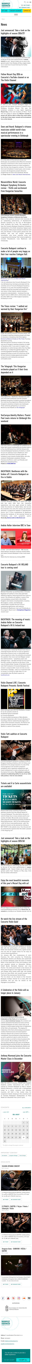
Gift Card (4, 10)
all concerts (26, 1107)
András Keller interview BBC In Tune (15, 525)
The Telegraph (20, 407)
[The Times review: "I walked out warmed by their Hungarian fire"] (16, 322)
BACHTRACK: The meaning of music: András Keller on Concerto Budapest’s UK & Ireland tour (15, 622)
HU (27, 2)
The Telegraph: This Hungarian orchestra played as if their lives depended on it (14, 369)
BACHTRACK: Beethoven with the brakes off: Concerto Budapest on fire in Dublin (14, 474)
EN (30, 2)
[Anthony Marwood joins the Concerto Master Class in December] (16, 1072)
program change (13, 1155)
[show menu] (16, 14)
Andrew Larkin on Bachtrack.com (16, 517)
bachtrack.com (5, 675)
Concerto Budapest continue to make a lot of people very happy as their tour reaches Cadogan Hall (15, 251)
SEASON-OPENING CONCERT (11, 1166)
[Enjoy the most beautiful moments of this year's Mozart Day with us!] (16, 897)
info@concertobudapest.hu (11, 1341)
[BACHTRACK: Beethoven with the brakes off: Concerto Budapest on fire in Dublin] (16, 490)
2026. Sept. (25, 1112)
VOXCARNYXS (11, 463)
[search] (25, 2)
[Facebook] (3, 1298)
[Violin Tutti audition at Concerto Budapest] (16, 750)
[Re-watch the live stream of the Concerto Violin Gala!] (16, 935)
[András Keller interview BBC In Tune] (16, 539)
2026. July (6, 1112)
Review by (4, 278)
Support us (27, 10)
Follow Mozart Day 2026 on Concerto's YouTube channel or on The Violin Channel (15, 77)
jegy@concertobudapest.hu (7, 1343)
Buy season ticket (24, 7)
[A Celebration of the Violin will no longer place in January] (16, 1006)
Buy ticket (27, 5)
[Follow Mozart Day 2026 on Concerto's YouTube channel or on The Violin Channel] (16, 94)
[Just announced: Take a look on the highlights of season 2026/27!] (16, 47)
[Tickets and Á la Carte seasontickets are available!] (16, 800)
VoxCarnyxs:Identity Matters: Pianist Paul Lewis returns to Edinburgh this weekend (16, 418)
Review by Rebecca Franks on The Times (13, 339)
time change (23, 1155)
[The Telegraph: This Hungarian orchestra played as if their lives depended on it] (16, 386)
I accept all (23, 1360)
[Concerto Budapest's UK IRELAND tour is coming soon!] (16, 581)
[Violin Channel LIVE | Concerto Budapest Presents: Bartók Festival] (16, 699)
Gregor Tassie (7, 174)
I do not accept (9, 1360)
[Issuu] (13, 1298)
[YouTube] (8, 1298)
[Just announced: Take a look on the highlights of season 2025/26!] (16, 854)
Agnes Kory (10, 278)
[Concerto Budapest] (12, 4)
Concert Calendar (15, 10)
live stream (4, 1155)
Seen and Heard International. (21, 174)
